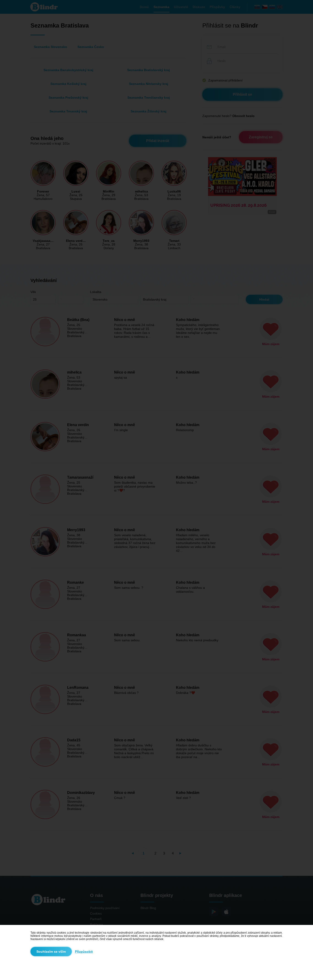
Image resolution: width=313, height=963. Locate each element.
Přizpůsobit (84, 951)
